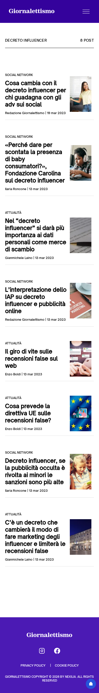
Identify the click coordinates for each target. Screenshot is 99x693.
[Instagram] (42, 651)
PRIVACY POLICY (33, 665)
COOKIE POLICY (67, 665)
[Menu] (86, 11)
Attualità (13, 212)
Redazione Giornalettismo (24, 113)
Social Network (19, 75)
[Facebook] (57, 651)
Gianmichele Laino (18, 258)
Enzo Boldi (13, 374)
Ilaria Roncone (15, 189)
